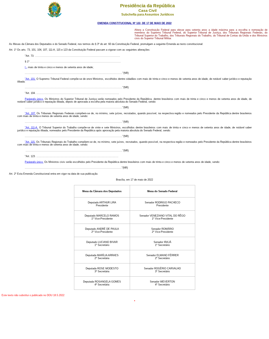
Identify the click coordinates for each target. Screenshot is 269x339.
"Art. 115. (30, 141)
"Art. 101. (30, 78)
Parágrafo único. (34, 98)
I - (26, 67)
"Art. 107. (30, 113)
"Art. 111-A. (31, 127)
